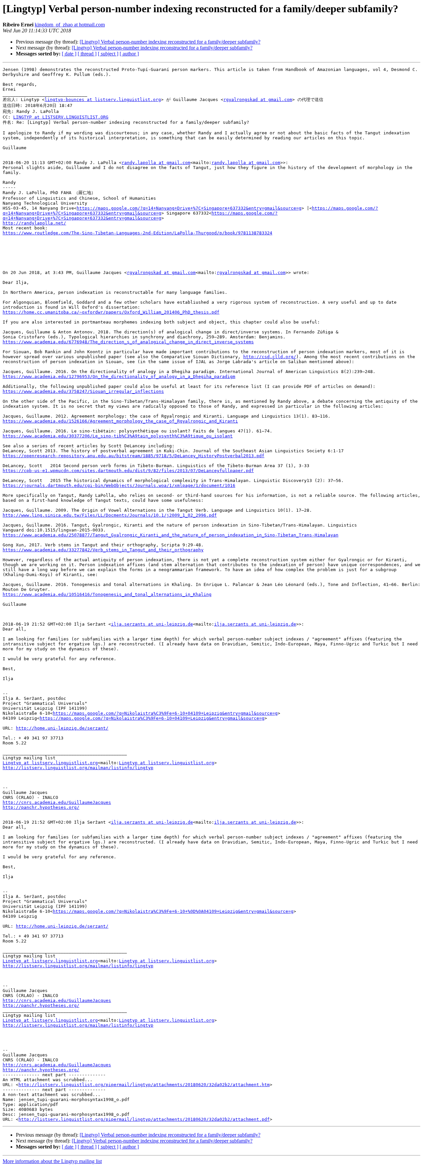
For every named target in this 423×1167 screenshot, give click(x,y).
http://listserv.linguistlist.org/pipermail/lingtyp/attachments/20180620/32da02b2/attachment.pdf (144, 1119)
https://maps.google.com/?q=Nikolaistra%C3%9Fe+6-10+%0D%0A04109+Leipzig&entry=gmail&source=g (173, 911)
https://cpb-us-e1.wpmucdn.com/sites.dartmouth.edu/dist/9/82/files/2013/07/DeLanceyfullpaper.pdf (128, 470)
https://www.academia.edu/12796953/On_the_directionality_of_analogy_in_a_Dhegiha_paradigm (119, 376)
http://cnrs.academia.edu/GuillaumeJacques (57, 802)
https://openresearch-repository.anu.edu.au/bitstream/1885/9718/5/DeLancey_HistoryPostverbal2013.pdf (133, 455)
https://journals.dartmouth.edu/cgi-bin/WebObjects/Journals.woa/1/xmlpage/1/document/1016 (119, 485)
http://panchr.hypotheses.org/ (41, 807)
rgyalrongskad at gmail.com (257, 99)
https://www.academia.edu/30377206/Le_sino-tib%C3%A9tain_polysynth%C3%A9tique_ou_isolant (118, 435)
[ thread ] (87, 53)
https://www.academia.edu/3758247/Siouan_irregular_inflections (83, 391)
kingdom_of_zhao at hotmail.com (70, 24)
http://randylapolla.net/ (34, 223)
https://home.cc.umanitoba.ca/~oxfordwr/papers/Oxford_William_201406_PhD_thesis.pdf (111, 312)
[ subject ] (108, 53)
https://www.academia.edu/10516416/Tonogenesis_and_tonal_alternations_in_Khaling (107, 594)
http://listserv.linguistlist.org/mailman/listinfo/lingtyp (78, 767)
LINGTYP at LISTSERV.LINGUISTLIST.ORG (60, 117)
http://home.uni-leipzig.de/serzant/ (62, 728)
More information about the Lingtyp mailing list (52, 1161)
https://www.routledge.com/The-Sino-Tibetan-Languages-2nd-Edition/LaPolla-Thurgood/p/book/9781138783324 (137, 232)
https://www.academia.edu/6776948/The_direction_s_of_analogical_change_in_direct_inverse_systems (128, 341)
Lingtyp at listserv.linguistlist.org (50, 762)
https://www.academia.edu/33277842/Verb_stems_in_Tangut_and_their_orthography (103, 549)
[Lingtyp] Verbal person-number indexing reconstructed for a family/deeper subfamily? (170, 42)
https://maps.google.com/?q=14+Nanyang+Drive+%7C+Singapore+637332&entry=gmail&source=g (189, 208)
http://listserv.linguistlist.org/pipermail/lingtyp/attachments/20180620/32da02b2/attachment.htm (144, 1084)
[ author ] (129, 53)
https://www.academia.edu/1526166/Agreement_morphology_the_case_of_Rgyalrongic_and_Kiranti (120, 421)
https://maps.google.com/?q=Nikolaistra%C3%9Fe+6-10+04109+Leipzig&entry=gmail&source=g (165, 713)
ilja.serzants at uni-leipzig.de (152, 624)
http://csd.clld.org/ (269, 356)
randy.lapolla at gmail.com (156, 162)
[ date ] (69, 53)
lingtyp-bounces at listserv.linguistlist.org (103, 99)
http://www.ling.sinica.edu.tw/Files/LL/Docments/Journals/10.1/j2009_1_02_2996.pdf (110, 515)
